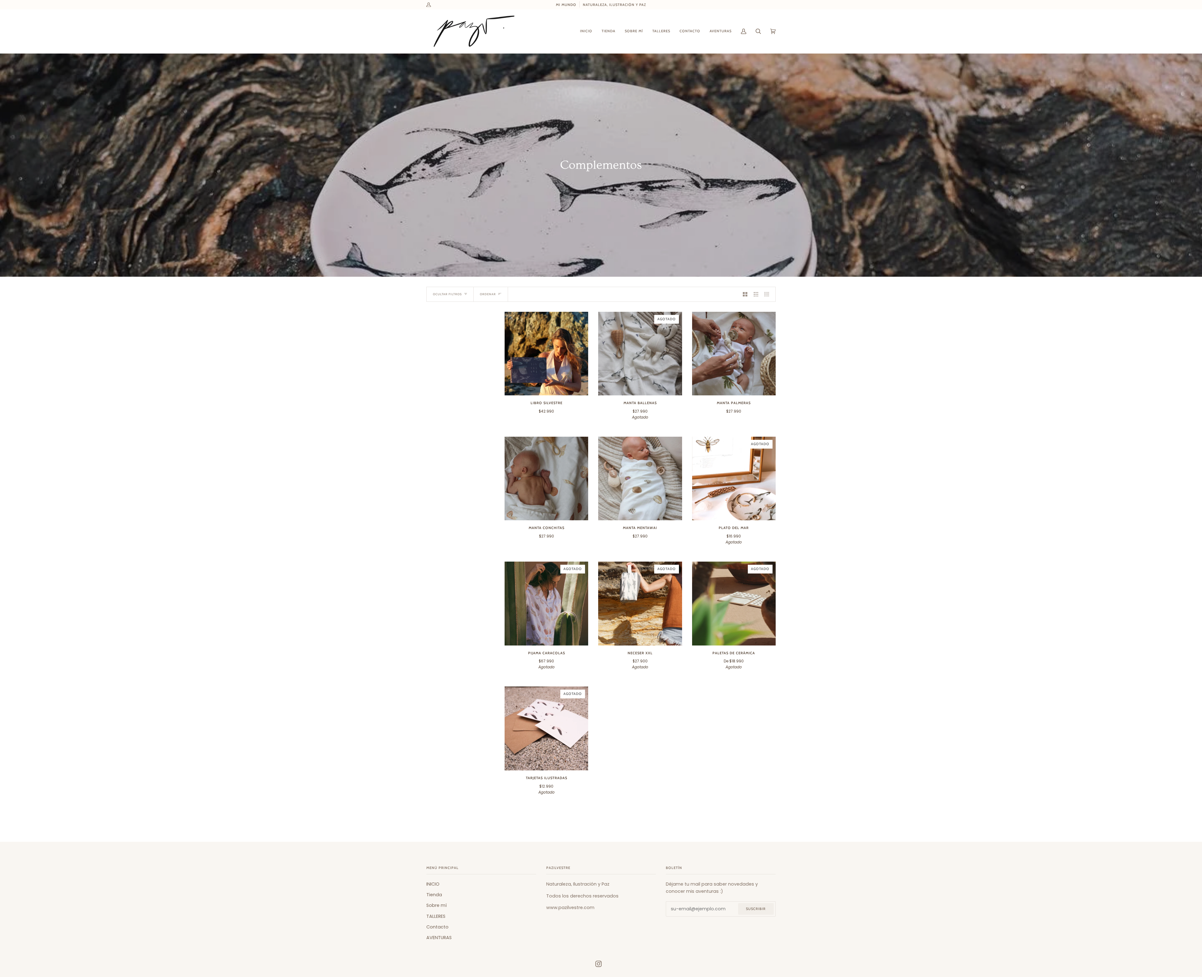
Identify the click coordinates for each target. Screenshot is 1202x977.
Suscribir (756, 909)
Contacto (437, 927)
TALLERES (435, 916)
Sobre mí (436, 905)
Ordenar (488, 294)
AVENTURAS (439, 937)
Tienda (434, 895)
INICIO (432, 884)
